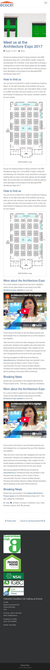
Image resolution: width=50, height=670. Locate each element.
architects (16, 503)
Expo (38, 503)
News (8, 503)
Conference (31, 503)
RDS (18, 505)
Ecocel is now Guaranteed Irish (32, 521)
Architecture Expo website (13, 290)
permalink (26, 505)
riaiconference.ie (9, 360)
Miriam (23, 51)
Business (23, 503)
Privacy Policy (25, 665)
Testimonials (11, 521)
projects (13, 505)
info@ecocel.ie (12, 615)
